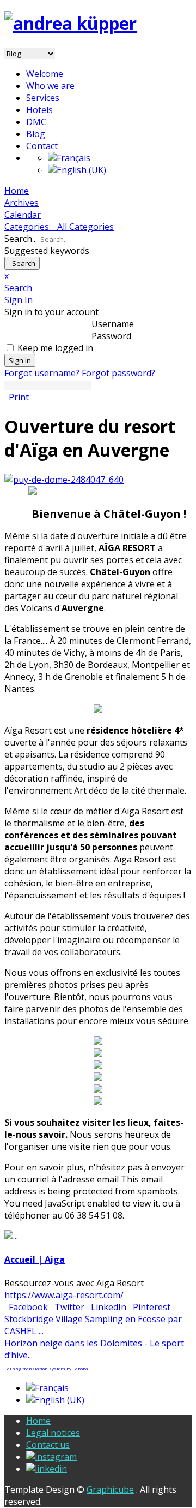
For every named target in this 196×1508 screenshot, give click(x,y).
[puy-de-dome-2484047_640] (64, 480)
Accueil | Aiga (34, 1259)
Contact (42, 146)
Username (112, 324)
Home (38, 1421)
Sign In (20, 360)
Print (19, 397)
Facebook (27, 1307)
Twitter (68, 1307)
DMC (36, 122)
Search (22, 263)
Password (111, 336)
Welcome (44, 74)
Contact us (48, 1445)
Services (42, 98)
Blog (35, 134)
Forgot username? (41, 373)
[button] (98, 288)
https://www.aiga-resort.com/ (64, 1295)
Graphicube (110, 1489)
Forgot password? (118, 373)
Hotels (39, 110)
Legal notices (53, 1433)
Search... (20, 239)
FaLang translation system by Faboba (46, 1368)
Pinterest (149, 1307)
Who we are (50, 86)
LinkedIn (107, 1307)
